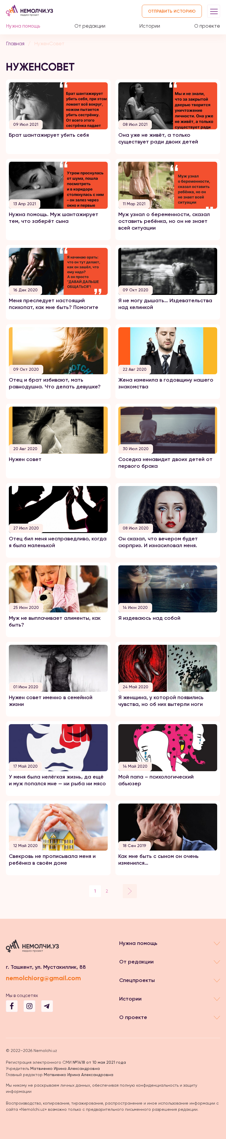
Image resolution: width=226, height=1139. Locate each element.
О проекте (207, 26)
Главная (15, 43)
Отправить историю (172, 11)
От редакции (89, 26)
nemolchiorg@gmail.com (43, 978)
